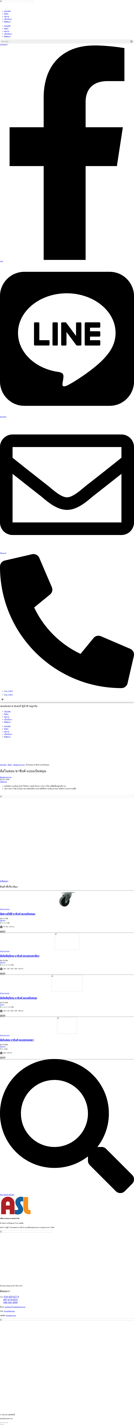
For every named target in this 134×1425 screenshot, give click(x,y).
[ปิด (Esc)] (7, 1422)
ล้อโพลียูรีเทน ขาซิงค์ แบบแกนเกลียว (19, 956)
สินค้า (6, 14)
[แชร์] (5, 1422)
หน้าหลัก (7, 11)
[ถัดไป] (3, 1424)
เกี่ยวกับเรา (8, 19)
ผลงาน (6, 16)
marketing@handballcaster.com (15, 1307)
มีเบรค (2, 1004)
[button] (2, 699)
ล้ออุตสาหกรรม (19, 765)
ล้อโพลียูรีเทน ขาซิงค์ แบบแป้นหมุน (18, 998)
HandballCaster (11, 1315)
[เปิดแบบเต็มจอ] (3, 1422)
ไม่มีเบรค (3, 782)
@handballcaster (9, 1311)
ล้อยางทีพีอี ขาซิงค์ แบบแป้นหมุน (17, 914)
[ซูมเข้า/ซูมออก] (1, 1422)
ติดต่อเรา (7, 22)
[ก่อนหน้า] (1, 1424)
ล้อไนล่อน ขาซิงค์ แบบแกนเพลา (17, 1040)
